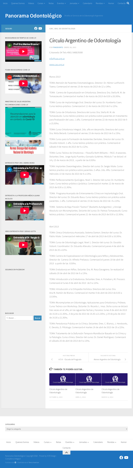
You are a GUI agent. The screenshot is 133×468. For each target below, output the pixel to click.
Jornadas (73, 3)
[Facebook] (35, 28)
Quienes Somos (18, 3)
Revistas (99, 3)
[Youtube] (40, 28)
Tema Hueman (34, 462)
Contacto (122, 3)
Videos (31, 3)
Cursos (40, 3)
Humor (111, 3)
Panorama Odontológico (33, 15)
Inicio (5, 3)
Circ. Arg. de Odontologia (62, 28)
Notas (51, 3)
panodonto (58, 47)
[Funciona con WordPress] (15, 462)
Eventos (60, 3)
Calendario (87, 3)
